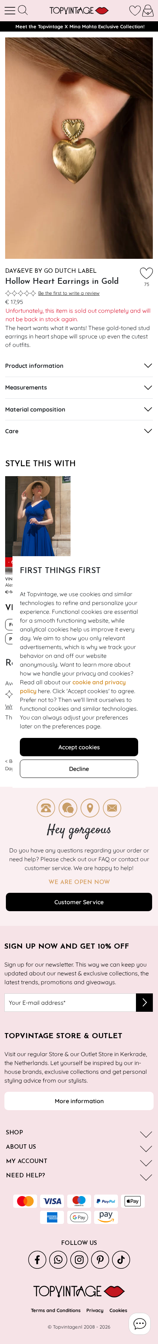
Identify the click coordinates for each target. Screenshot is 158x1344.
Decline (79, 768)
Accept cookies (79, 747)
